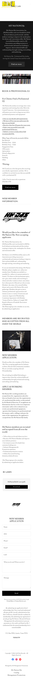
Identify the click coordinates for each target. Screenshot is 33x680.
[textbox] (16, 527)
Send (16, 593)
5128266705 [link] (16, 637)
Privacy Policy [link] (10, 601)
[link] (11, 4)
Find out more (16, 64)
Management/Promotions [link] (16, 675)
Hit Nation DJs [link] (16, 670)
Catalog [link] (16, 673)
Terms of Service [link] (19, 601)
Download (16, 487)
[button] (30, 4)
